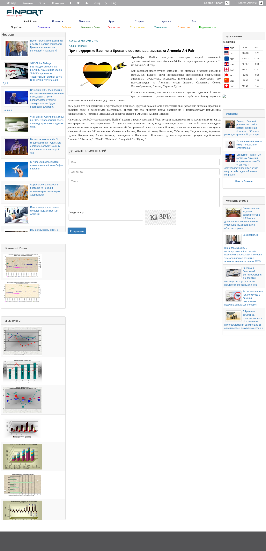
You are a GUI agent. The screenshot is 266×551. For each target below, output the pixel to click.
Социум (139, 21)
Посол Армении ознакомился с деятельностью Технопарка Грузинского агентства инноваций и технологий (46, 45)
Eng (113, 3)
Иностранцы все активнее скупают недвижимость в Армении (44, 210)
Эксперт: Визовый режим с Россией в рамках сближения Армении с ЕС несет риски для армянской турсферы (242, 127)
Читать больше (244, 181)
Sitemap (11, 3)
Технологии (160, 27)
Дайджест (67, 27)
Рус (106, 3)
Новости (8, 34)
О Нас (42, 3)
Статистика (184, 27)
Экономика (44, 27)
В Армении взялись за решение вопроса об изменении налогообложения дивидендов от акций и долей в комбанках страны (243, 319)
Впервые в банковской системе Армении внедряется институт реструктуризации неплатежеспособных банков (243, 276)
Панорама (85, 21)
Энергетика (113, 27)
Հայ (97, 3)
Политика (57, 21)
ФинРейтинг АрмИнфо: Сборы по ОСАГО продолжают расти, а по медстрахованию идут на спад (47, 121)
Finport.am (16, 27)
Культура (167, 21)
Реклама (27, 3)
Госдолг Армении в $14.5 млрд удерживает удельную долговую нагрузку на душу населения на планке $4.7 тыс (45, 145)
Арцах (112, 21)
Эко (194, 21)
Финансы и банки (90, 27)
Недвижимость (207, 27)
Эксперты (232, 113)
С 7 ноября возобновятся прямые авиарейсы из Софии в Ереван (46, 165)
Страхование (137, 27)
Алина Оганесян (78, 46)
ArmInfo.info (30, 21)
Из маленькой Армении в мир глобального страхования (249, 144)
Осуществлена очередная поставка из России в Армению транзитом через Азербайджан (45, 189)
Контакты (58, 3)
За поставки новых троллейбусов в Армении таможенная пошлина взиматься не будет (243, 298)
